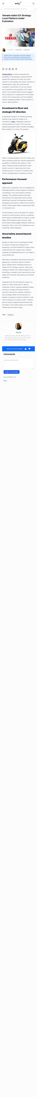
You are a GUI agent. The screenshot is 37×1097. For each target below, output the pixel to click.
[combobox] (18, 8)
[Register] (33, 3)
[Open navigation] (3, 3)
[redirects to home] (18, 3)
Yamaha (10, 315)
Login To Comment (11, 372)
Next (5, 381)
